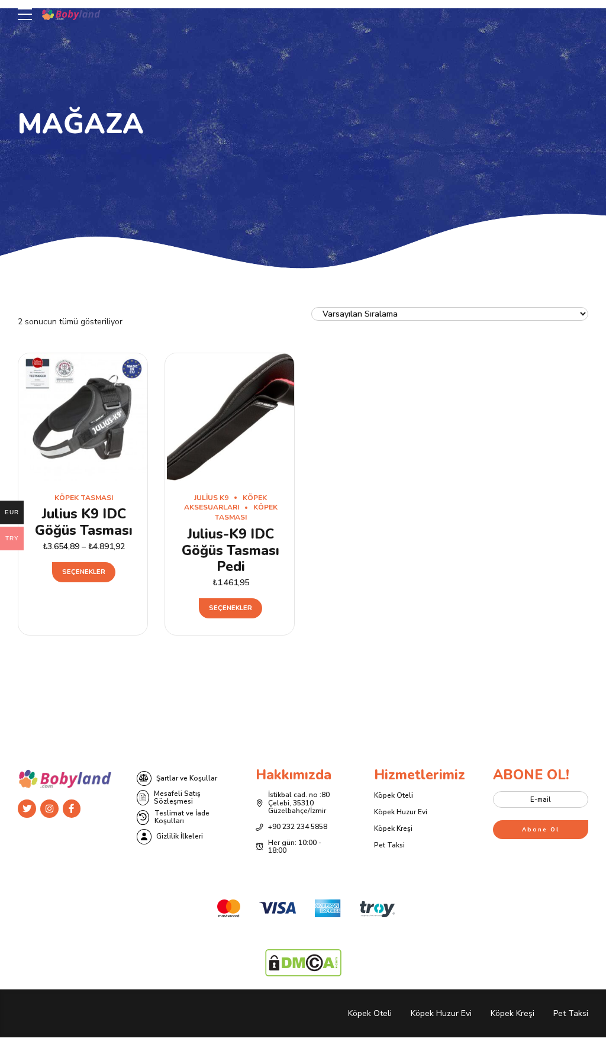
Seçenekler (83, 571)
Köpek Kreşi (393, 828)
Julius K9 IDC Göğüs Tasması (84, 522)
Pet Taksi (389, 845)
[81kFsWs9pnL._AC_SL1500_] (230, 417)
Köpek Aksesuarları (225, 502)
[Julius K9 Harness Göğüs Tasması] (83, 417)
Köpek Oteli (393, 795)
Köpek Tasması (83, 497)
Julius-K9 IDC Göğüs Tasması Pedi (230, 550)
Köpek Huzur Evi (400, 812)
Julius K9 (211, 497)
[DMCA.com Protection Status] (303, 973)
